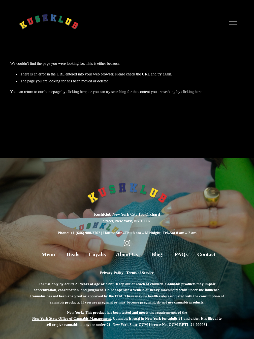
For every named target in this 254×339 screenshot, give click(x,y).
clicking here (76, 92)
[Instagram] (127, 242)
